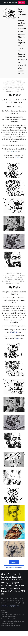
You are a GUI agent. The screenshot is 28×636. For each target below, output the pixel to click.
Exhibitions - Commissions (14, 567)
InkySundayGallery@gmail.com (10, 606)
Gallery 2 (14, 562)
